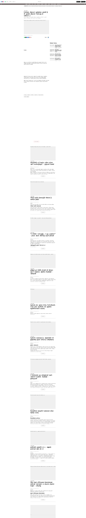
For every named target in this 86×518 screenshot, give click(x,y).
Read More (43, 212)
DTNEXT (10, 1)
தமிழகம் (26, 4)
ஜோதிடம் (42, 4)
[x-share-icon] (25, 37)
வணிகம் (49, 4)
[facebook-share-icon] (27, 37)
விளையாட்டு (38, 4)
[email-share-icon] (29, 37)
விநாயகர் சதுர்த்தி (26, 96)
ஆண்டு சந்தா (58, 4)
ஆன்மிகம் (46, 4)
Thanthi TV (13, 1)
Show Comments (36, 141)
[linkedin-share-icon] (28, 37)
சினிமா (35, 4)
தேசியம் (30, 4)
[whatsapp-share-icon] (24, 37)
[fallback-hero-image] (52, 46)
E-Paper (7, 1)
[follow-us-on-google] (48, 37)
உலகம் (32, 4)
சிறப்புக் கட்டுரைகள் (53, 4)
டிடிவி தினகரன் (49, 242)
